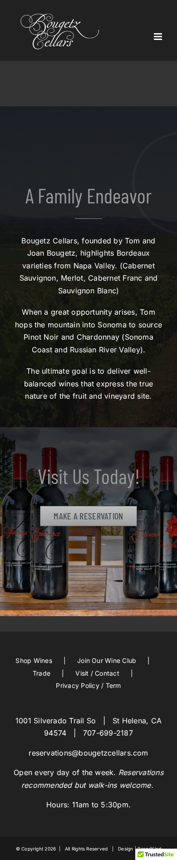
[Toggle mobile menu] (158, 36)
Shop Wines (33, 660)
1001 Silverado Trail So (55, 720)
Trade (41, 673)
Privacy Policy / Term (88, 685)
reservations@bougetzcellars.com (88, 752)
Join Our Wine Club (106, 660)
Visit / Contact (97, 673)
